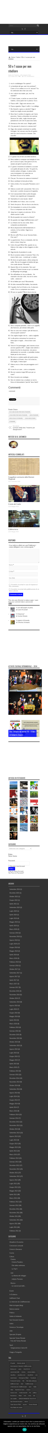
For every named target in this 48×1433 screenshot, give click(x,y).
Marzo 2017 (13, 984)
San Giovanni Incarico (16, 1320)
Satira (18, 57)
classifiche (30, 1375)
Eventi (11, 1291)
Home (13, 57)
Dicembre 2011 (14, 1209)
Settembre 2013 (14, 1133)
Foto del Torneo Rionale (18, 1341)
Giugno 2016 (13, 1013)
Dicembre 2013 (14, 1122)
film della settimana (31, 1381)
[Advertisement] (25, 645)
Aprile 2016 (13, 1020)
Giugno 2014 (13, 1100)
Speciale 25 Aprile (15, 1334)
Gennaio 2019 (13, 933)
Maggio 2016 (13, 1016)
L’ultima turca (13, 529)
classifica (12, 1375)
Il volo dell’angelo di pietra (24, 608)
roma (29, 1395)
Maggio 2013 (13, 1147)
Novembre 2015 (14, 1038)
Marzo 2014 (13, 1111)
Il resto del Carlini (14, 504)
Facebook (33, 1378)
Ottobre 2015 (13, 1042)
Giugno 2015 (13, 1056)
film (23, 1381)
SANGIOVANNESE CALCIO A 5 (27, 1398)
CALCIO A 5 (26, 1369)
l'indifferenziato (29, 1384)
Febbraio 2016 (14, 1027)
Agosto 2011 (13, 1223)
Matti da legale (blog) (16, 1305)
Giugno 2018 (13, 947)
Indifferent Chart (14, 1298)
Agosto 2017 (13, 976)
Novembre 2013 (14, 1125)
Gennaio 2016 (13, 1031)
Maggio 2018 (13, 951)
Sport (11, 1345)
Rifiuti (20, 1395)
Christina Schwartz (24, 622)
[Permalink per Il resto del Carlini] (24, 501)
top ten (25, 1404)
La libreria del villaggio (19, 1276)
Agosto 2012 (13, 1180)
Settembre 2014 (14, 1089)
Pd (30, 1392)
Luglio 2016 (13, 1009)
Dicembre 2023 (14, 893)
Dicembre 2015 (14, 1034)
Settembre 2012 (14, 1176)
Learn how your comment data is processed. (23, 601)
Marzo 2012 (13, 1198)
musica (28, 1389)
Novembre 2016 (14, 994)
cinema (23, 1372)
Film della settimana (18, 1265)
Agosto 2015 (13, 1049)
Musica (13, 1283)
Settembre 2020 (14, 907)
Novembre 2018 (14, 936)
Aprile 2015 (13, 1064)
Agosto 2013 (13, 1136)
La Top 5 (14, 1269)
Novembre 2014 (14, 1082)
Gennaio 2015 (13, 1074)
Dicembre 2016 (14, 991)
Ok (25, 1430)
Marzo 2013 (13, 1154)
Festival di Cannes (15, 1381)
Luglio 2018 (13, 944)
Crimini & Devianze (15, 1249)
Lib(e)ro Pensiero (17, 1279)
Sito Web (12, 578)
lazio (30, 1386)
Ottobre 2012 (13, 1173)
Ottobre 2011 (13, 1216)
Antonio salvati (21, 1363)
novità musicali (23, 1392)
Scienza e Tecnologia (16, 1327)
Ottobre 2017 (13, 969)
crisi (36, 1375)
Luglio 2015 (13, 1053)
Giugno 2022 (13, 900)
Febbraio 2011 (14, 1231)
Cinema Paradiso (17, 1262)
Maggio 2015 (13, 1060)
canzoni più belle (14, 1372)
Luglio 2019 (13, 918)
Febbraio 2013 (14, 1158)
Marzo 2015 (13, 1067)
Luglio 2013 (13, 1140)
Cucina (11, 1253)
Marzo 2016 (13, 1024)
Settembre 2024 (14, 889)
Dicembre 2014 (14, 1078)
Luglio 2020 (13, 911)
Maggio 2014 (13, 1104)
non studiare (34, 415)
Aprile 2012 (13, 1194)
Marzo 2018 (13, 958)
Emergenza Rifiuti (23, 1378)
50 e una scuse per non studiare (19, 412)
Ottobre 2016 (13, 998)
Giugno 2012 (13, 1187)
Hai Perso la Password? (16, 873)
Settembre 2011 (14, 1220)
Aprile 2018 (13, 955)
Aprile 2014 (13, 1107)
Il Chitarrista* (20, 614)
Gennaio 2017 (13, 987)
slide (11, 1331)
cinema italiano (31, 1372)
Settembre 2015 (14, 1045)
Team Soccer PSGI (15, 1404)
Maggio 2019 (13, 922)
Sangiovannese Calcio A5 (19, 1348)
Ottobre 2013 (13, 1129)
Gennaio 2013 (13, 1162)
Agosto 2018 (13, 940)
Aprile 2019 (13, 925)
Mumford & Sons (19, 1389)
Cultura (11, 1256)
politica (35, 1392)
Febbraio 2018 (14, 962)
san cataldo (13, 1398)
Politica (11, 1313)
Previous (37, 722)
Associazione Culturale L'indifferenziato (20, 1366)
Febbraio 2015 (14, 1071)
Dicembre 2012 (14, 1165)
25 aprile (12, 1363)
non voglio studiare (16, 418)
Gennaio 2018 (13, 965)
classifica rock (21, 1375)
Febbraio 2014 (14, 1114)
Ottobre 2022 (13, 896)
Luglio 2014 (13, 1096)
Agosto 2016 (13, 1005)
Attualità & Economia (16, 1242)
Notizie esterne (14, 1309)
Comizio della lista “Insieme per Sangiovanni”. (24, 427)
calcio (19, 1369)
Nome (11, 565)
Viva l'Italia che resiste (16, 1407)
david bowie (13, 1378)
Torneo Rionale (33, 1404)
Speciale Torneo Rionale (17, 1338)
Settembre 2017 (14, 973)
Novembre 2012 (14, 1169)
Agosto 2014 (13, 1093)
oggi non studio (30, 418)
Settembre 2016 (14, 1002)
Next (37, 726)
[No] (45, 1426)
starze (26, 1401)
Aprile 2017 (13, 980)
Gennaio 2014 (13, 1118)
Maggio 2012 (13, 1191)
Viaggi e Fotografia (15, 1352)
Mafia (34, 1386)
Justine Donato (22, 616)
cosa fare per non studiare (18, 415)
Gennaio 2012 (13, 1205)
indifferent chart (14, 1384)
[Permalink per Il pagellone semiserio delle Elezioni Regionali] (24, 474)
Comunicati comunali (16, 1246)
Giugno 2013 (13, 1143)
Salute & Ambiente (15, 1316)
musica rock (13, 1392)
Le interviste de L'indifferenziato (19, 1302)
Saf (34, 1395)
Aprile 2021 (13, 904)
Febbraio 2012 (14, 1202)
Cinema (13, 1259)
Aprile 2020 (13, 915)
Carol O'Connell (23, 610)
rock (25, 1395)
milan (11, 1389)
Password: (11, 861)
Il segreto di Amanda (22, 620)
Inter (22, 1384)
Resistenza (13, 1395)
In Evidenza (13, 1294)
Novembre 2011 (14, 1213)
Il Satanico (16, 75)
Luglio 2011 (13, 1227)
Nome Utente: (12, 856)
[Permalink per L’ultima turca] (24, 527)
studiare (12, 421)
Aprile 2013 (13, 1151)
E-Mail (11, 571)
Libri (12, 1273)
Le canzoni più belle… (19, 1286)
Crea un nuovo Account (15, 871)
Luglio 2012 (13, 1183)
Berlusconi (13, 1369)
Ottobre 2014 (13, 1085)
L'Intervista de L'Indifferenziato (18, 1386)
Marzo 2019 (13, 929)
